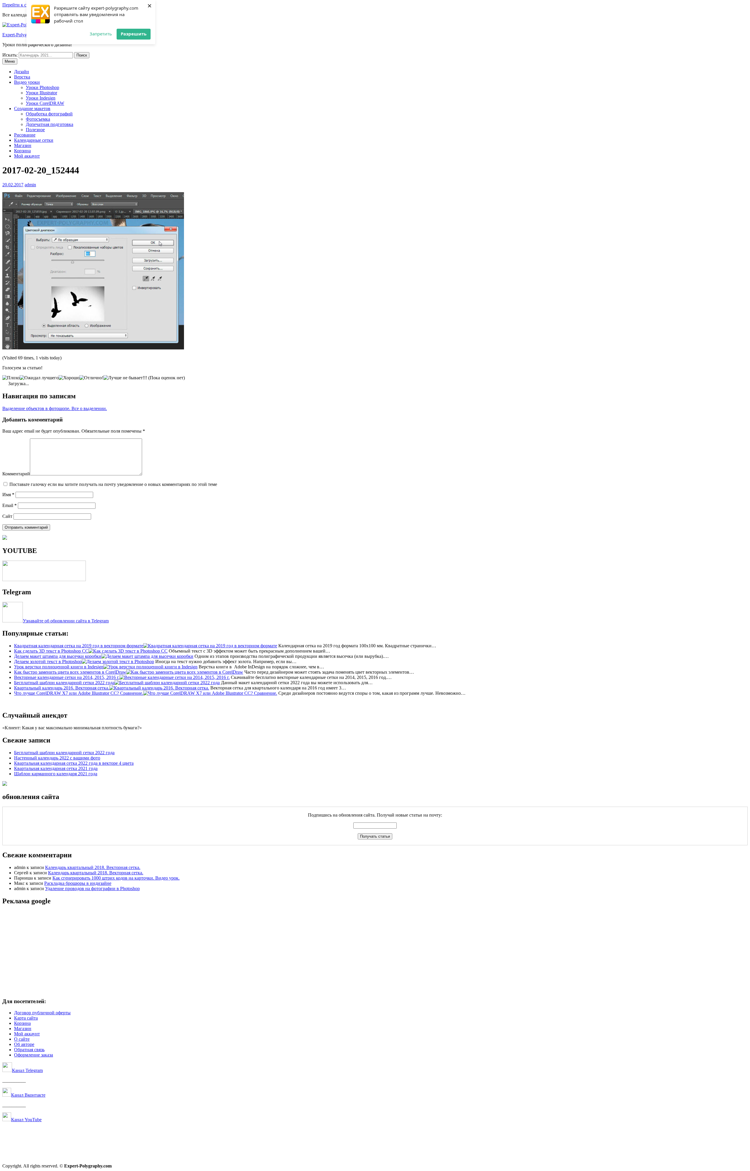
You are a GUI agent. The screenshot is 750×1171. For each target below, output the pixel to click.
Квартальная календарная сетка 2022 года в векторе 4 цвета (74, 763)
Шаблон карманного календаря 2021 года (55, 773)
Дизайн (21, 71)
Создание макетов (32, 108)
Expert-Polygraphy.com (24, 34)
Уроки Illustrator (41, 92)
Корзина (22, 150)
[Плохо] (11, 377)
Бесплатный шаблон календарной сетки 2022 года (64, 752)
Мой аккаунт (27, 155)
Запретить (101, 34)
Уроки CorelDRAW (45, 103)
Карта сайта (26, 1017)
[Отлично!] (91, 377)
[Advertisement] (178, 952)
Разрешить (133, 34)
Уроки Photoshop (42, 87)
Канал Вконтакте (28, 1095)
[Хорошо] (69, 377)
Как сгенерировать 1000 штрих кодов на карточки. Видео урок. (116, 877)
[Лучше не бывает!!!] (125, 377)
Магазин (22, 145)
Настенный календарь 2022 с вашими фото (57, 757)
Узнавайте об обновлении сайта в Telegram (66, 620)
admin (30, 184)
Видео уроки (27, 82)
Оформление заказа (33, 1054)
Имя (8, 494)
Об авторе (24, 1044)
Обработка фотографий (49, 113)
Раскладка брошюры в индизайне (77, 883)
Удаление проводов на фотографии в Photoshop (92, 888)
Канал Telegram (27, 1070)
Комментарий (16, 473)
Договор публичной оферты (42, 1012)
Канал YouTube (26, 1119)
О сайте (22, 1039)
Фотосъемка (38, 119)
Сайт (7, 516)
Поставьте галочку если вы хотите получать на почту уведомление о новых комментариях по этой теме (113, 484)
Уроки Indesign (40, 97)
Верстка (22, 76)
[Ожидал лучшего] (39, 377)
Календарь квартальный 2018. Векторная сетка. (92, 867)
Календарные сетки (33, 140)
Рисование (24, 134)
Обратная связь (29, 1049)
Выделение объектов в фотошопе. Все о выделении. (54, 408)
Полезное (35, 129)
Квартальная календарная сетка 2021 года (56, 768)
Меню (10, 61)
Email (9, 505)
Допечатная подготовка (49, 124)
